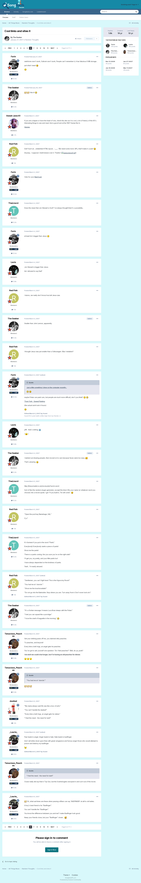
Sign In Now (51, 850)
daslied (13, 701)
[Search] (136, 11)
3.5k (14, 723)
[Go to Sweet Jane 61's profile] (14, 123)
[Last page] (57, 48)
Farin (13, 56)
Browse (7, 12)
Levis (13, 262)
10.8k (14, 658)
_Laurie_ (13, 732)
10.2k (14, 222)
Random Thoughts (32, 40)
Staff (13, 17)
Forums (5, 17)
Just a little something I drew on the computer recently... (47, 387)
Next (52, 48)
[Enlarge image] (37, 65)
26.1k (14, 754)
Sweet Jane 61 (13, 116)
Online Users (23, 17)
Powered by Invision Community (70, 880)
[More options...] (97, 56)
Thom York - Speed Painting (34, 401)
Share (78, 38)
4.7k (14, 135)
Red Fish (13, 144)
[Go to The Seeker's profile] (7, 38)
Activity (16, 12)
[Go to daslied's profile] (14, 709)
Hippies (27, 127)
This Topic (127, 11)
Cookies (75, 875)
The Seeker (17, 37)
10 (44, 48)
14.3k (14, 107)
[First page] (5, 48)
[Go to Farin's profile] (14, 64)
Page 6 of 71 (66, 48)
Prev (10, 48)
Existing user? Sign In (129, 4)
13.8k (14, 281)
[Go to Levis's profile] (14, 270)
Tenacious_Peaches (13, 635)
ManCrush (38, 177)
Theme (66, 875)
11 (47, 48)
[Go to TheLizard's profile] (14, 211)
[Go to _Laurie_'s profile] (14, 740)
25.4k (14, 79)
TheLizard (13, 203)
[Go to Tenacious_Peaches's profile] (14, 644)
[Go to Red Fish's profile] (14, 152)
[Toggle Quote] (28, 382)
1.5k (14, 163)
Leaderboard (41, 12)
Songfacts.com (28, 12)
